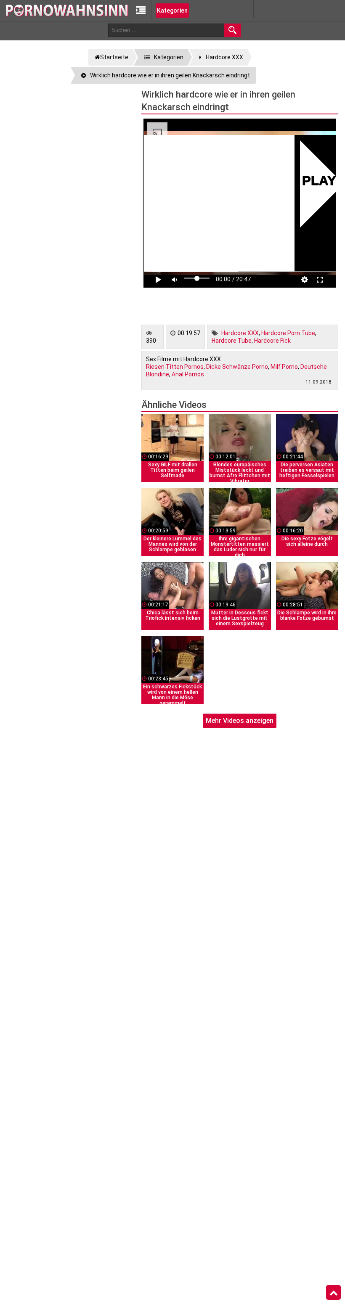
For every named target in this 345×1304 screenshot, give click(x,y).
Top (333, 1293)
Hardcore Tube (232, 340)
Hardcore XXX (240, 333)
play (319, 182)
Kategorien (172, 10)
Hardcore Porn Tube (288, 333)
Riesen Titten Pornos (175, 366)
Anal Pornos (188, 374)
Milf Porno (284, 366)
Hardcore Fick (272, 340)
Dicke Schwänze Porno (237, 366)
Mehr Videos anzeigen (239, 721)
